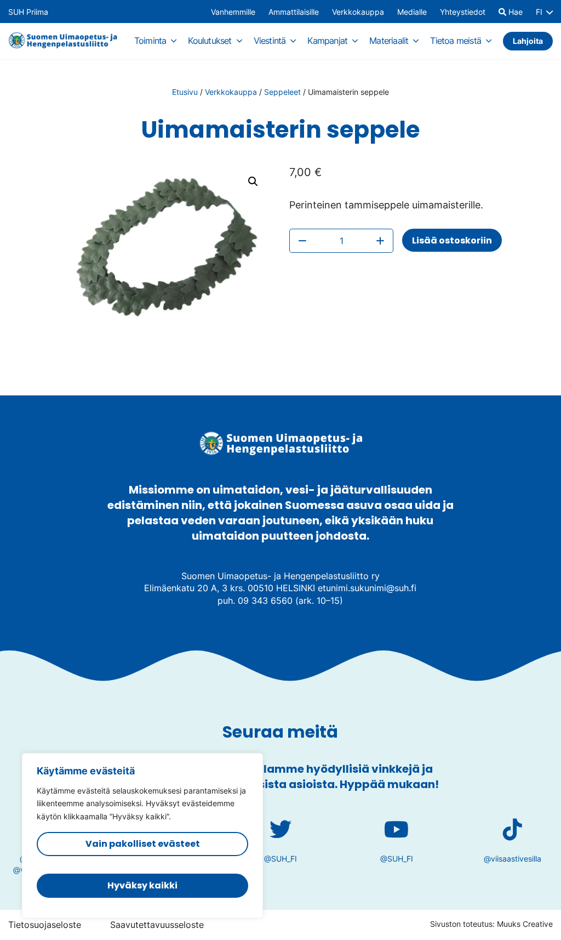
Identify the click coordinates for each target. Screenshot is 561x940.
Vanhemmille (233, 12)
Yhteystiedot (462, 12)
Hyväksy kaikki (142, 885)
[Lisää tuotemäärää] (380, 240)
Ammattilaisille (293, 12)
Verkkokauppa (358, 12)
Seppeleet (282, 92)
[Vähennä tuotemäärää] (302, 240)
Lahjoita (528, 41)
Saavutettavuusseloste (157, 924)
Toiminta (150, 40)
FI (539, 12)
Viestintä (270, 40)
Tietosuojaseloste (44, 924)
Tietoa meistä (455, 40)
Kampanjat (327, 40)
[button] (253, 181)
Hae (514, 12)
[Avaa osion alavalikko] (173, 40)
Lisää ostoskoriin (452, 240)
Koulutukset (209, 40)
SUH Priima (28, 12)
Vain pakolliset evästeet (142, 843)
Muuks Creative (525, 923)
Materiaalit (388, 40)
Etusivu (185, 92)
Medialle (412, 12)
